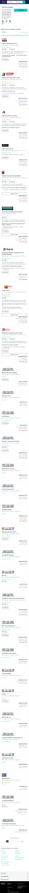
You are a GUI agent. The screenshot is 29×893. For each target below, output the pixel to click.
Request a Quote (14, 193)
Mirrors (20, 334)
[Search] (23, 2)
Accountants (3, 857)
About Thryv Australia (9, 884)
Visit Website (5, 59)
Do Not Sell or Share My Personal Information (22, 887)
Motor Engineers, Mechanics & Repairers (11, 45)
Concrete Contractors (19, 857)
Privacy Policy (20, 883)
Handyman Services (5, 865)
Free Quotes (21, 10)
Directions (4, 47)
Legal (8, 890)
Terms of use (9, 887)
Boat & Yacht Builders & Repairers (9, 213)
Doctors (2, 859)
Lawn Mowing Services (6, 861)
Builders (17, 856)
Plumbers (3, 850)
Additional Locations (22, 103)
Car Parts (23, 825)
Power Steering (24, 600)
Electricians (3, 852)
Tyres (22, 79)
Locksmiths (3, 853)
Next (22, 841)
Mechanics (17, 852)
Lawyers (17, 850)
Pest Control (17, 853)
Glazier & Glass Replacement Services (10, 292)
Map (5, 32)
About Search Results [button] (24, 32)
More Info (8, 47)
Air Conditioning (4, 863)
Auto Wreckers (18, 859)
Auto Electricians (4, 856)
